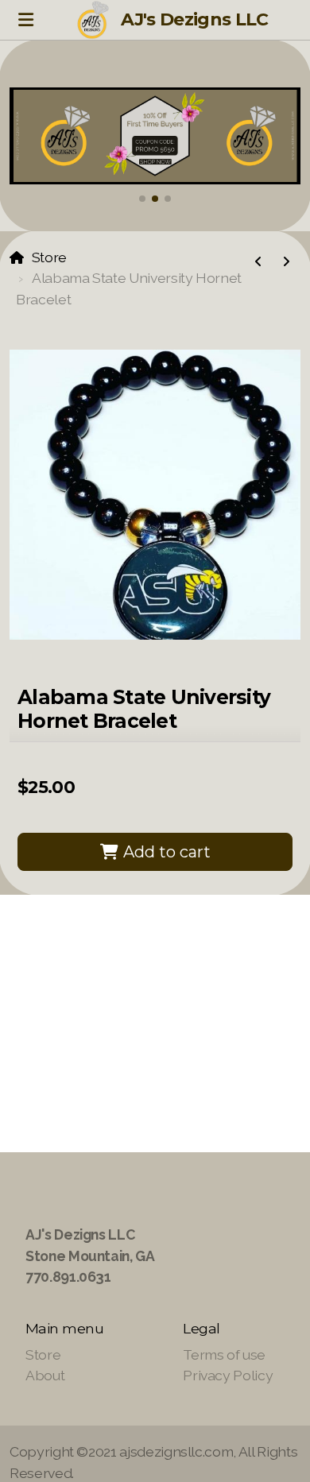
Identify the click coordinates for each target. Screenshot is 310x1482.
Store (49, 257)
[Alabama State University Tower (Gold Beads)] (258, 262)
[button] (142, 198)
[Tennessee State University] (286, 262)
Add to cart (165, 851)
